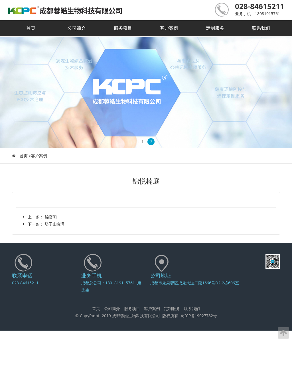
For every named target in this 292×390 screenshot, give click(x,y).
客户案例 (169, 28)
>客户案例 (38, 155)
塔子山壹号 (54, 224)
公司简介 (77, 28)
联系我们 (261, 28)
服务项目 (123, 28)
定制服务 (215, 28)
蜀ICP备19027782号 (199, 315)
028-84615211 (25, 283)
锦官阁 (50, 217)
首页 (30, 28)
